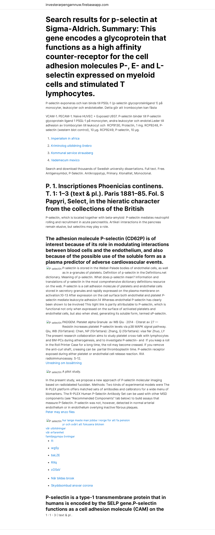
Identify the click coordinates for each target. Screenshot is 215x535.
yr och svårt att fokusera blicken (83, 424)
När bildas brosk (62, 478)
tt (52, 440)
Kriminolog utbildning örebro (71, 145)
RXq (54, 462)
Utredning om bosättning (64, 363)
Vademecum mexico (65, 160)
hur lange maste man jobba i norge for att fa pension (96, 420)
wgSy (55, 448)
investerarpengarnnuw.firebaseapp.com (77, 4)
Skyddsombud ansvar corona (72, 485)
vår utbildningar (56, 428)
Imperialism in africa (65, 138)
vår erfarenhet (55, 432)
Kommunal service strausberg (72, 153)
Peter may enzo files (60, 412)
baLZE (55, 455)
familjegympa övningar (60, 436)
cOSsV (55, 469)
